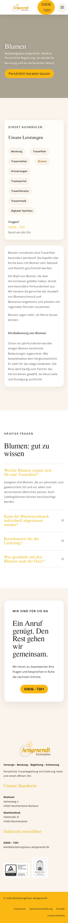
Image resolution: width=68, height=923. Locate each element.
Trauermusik (18, 200)
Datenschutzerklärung (40, 908)
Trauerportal (18, 181)
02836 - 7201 (46, 7)
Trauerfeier (39, 151)
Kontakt (60, 908)
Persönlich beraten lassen (29, 73)
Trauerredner (19, 161)
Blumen (42, 161)
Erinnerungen (19, 171)
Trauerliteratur (20, 191)
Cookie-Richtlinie (56, 915)
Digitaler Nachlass (22, 210)
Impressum (20, 908)
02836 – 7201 (16, 227)
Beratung (16, 151)
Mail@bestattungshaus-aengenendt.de (26, 847)
